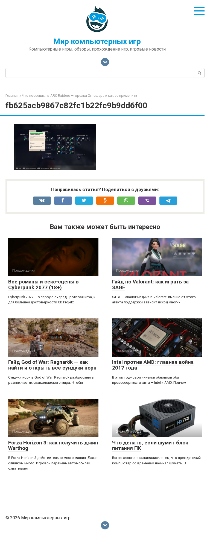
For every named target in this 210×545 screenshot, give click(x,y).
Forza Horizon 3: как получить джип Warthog (53, 445)
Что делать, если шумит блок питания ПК (150, 445)
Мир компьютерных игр (97, 41)
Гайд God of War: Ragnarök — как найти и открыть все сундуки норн (52, 365)
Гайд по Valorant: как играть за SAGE (150, 285)
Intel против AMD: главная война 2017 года (153, 365)
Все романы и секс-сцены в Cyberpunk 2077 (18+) (43, 285)
